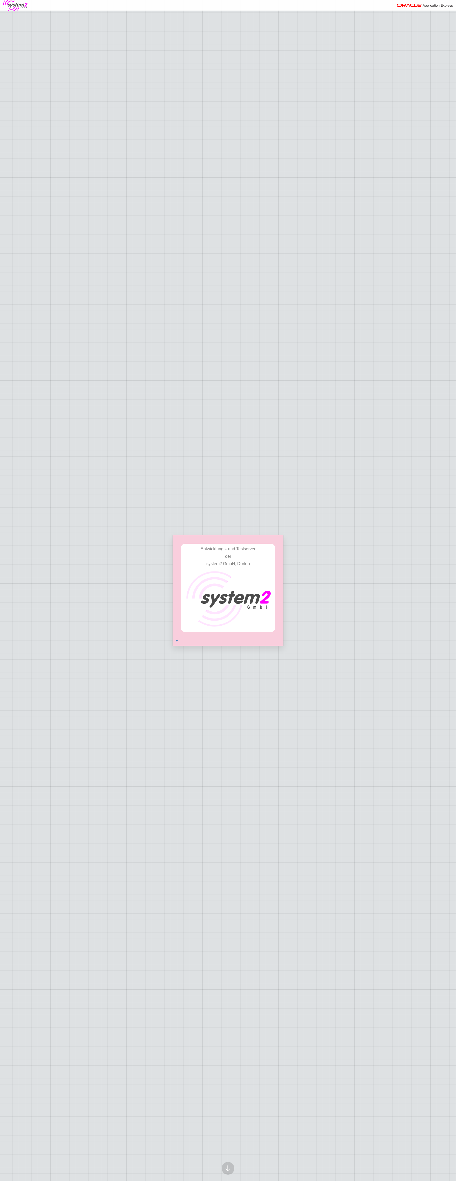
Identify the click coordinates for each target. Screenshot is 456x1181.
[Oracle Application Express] (425, 5)
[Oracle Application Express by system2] (15, 5)
